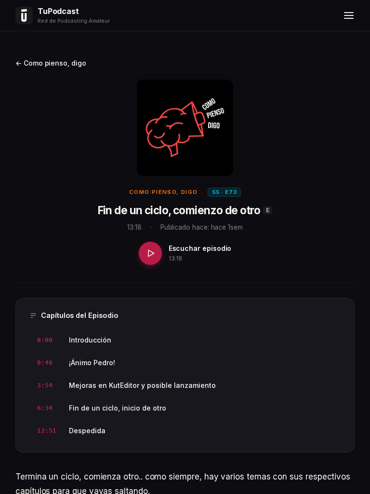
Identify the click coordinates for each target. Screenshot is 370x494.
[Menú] (348, 15)
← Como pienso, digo (50, 63)
